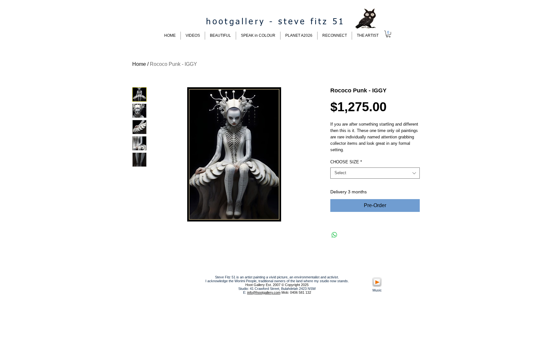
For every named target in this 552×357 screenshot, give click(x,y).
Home (139, 64)
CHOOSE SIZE (346, 161)
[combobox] (375, 173)
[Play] (377, 282)
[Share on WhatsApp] (334, 235)
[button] (388, 34)
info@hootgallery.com (263, 292)
